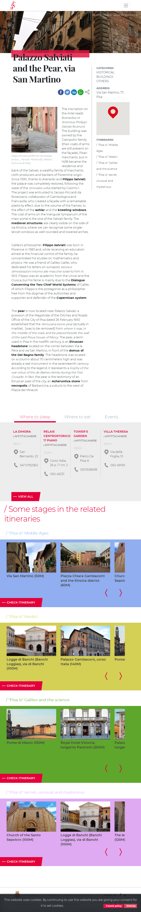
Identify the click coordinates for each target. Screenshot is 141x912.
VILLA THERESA (116, 431)
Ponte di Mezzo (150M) (26, 743)
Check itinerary (21, 602)
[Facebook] (61, 92)
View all (25, 496)
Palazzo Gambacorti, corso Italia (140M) (83, 662)
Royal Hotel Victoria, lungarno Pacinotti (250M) (83, 745)
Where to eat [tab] (77, 416)
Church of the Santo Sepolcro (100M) (24, 838)
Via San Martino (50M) (25, 576)
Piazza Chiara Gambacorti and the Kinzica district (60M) (83, 581)
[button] (87, 92)
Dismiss (130, 906)
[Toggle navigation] (126, 5)
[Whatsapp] (81, 92)
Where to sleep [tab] (35, 416)
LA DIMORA (22, 431)
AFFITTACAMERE (25, 436)
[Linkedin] (74, 92)
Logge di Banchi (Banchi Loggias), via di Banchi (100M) (27, 664)
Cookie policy (113, 906)
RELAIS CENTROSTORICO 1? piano (57, 436)
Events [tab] (111, 416)
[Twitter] (67, 92)
